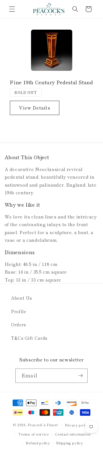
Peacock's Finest (43, 424)
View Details (34, 107)
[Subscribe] (80, 376)
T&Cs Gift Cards (29, 338)
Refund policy (38, 442)
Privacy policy (77, 425)
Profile (18, 311)
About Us (21, 298)
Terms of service (33, 434)
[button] (12, 9)
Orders (18, 324)
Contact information (73, 434)
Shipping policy (69, 442)
